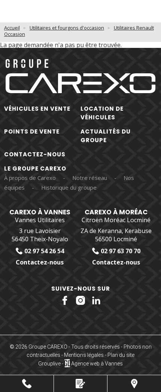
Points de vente (32, 131)
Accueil (12, 27)
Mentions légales (84, 355)
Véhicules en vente (37, 109)
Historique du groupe (69, 187)
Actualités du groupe (105, 136)
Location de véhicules (102, 113)
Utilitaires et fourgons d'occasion (67, 27)
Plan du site (120, 355)
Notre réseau (89, 177)
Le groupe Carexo (35, 168)
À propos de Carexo (30, 177)
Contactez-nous (35, 154)
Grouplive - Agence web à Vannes (80, 364)
